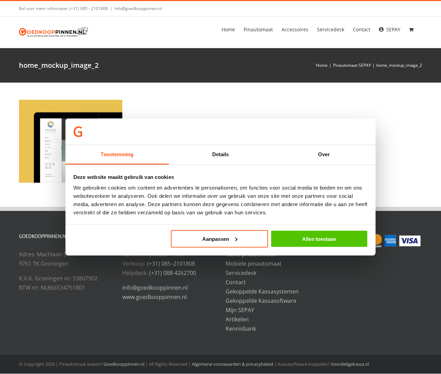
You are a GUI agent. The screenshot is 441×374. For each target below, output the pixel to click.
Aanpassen (215, 239)
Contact (236, 282)
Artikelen (237, 319)
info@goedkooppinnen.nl (155, 287)
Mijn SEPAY (240, 310)
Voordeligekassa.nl (350, 364)
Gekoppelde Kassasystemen (262, 291)
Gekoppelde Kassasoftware (261, 300)
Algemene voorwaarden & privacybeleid (233, 364)
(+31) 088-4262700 (172, 273)
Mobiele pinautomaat (253, 263)
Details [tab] (220, 154)
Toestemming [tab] (117, 154)
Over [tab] (324, 154)
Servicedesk (241, 273)
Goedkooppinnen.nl (123, 364)
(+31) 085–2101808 (171, 263)
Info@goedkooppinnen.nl (138, 8)
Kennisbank (241, 328)
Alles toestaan (319, 239)
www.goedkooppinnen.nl (154, 297)
